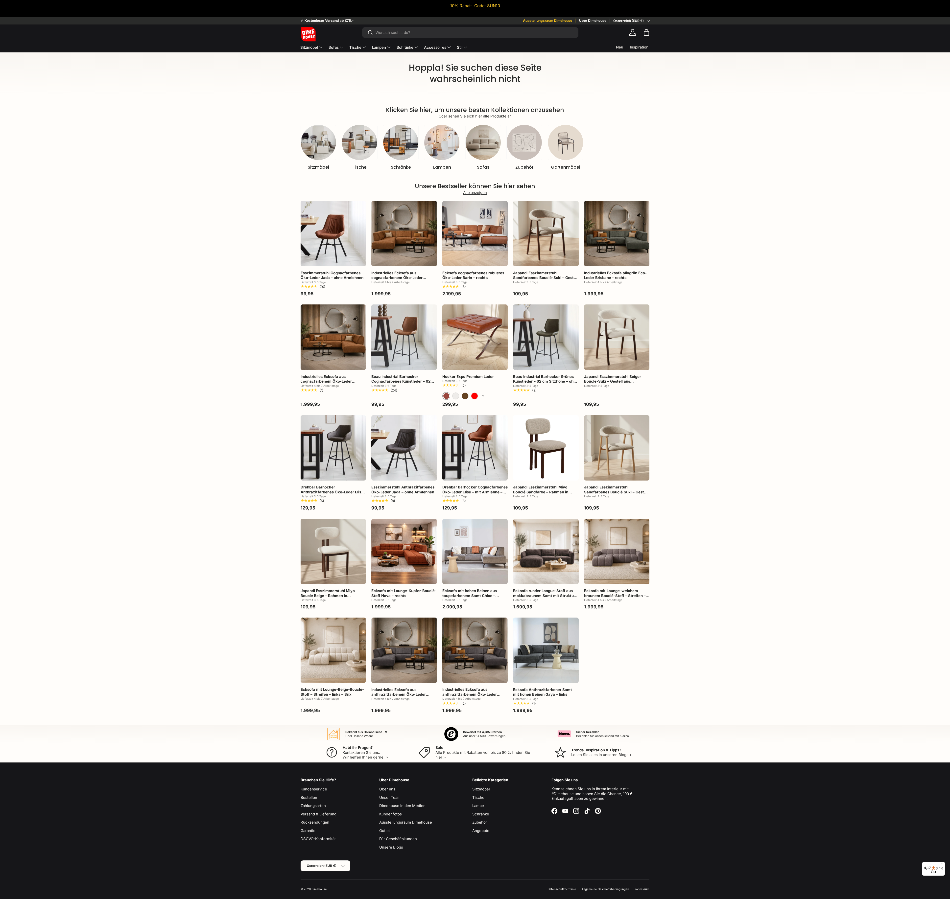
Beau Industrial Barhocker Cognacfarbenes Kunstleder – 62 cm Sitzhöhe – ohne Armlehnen (400, 381)
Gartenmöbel (565, 167)
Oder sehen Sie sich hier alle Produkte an (475, 116)
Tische (355, 47)
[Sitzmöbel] (318, 142)
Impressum (642, 889)
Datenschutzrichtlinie (562, 889)
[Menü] (942, 865)
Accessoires (435, 47)
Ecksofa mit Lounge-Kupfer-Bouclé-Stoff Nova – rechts (403, 593)
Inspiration (639, 47)
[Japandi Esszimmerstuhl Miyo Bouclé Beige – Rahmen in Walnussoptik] (333, 551)
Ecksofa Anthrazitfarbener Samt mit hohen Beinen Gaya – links (542, 692)
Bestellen (309, 797)
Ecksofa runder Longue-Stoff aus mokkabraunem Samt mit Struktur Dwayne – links (544, 595)
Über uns (387, 789)
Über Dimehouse (592, 21)
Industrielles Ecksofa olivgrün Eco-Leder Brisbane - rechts (615, 275)
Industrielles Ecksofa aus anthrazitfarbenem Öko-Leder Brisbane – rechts (469, 694)
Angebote (480, 830)
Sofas (334, 47)
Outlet (384, 830)
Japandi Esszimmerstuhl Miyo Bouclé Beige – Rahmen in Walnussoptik (328, 595)
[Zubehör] (524, 142)
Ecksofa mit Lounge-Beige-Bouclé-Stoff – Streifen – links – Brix (332, 692)
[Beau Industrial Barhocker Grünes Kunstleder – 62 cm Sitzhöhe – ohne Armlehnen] (545, 337)
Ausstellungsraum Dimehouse (547, 21)
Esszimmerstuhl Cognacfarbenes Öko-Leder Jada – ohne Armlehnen (332, 275)
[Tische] (359, 142)
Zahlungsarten (313, 805)
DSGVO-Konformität (318, 838)
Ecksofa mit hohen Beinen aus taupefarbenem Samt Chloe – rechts (469, 595)
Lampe (478, 805)
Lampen (379, 47)
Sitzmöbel (309, 47)
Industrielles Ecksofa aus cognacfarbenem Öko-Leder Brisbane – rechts (326, 381)
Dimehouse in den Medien (402, 805)
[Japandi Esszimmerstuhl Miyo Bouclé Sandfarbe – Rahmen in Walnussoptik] (545, 448)
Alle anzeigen (475, 192)
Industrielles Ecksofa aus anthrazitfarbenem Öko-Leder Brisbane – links (398, 694)
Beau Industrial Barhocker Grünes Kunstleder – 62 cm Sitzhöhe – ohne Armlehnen (545, 381)
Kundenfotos (390, 814)
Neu (619, 47)
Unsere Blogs (391, 847)
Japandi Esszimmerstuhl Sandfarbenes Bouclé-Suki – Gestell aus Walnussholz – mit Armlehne (545, 278)
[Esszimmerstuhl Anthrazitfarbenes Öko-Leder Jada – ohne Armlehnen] (404, 448)
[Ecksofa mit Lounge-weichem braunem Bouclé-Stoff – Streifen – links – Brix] (616, 551)
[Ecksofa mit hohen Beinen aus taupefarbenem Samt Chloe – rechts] (475, 551)
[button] (646, 32)
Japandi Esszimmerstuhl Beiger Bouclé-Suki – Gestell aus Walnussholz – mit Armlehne (612, 381)
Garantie (308, 830)
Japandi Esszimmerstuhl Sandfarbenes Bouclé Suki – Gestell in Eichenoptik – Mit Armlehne (616, 492)
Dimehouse (319, 889)
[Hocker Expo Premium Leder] (475, 337)
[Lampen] (441, 142)
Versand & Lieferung (318, 814)
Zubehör (524, 167)
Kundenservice (314, 789)
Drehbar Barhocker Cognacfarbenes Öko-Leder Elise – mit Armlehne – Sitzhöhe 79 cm (475, 492)
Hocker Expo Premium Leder (468, 376)
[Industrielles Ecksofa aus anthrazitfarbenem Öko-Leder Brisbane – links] (404, 650)
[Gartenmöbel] (565, 142)
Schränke (405, 47)
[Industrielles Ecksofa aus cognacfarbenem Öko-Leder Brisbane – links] (404, 233)
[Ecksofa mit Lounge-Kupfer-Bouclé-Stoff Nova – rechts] (404, 551)
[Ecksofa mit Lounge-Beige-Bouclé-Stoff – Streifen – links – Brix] (333, 650)
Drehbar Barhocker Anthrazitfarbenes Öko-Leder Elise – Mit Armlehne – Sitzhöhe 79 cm (332, 492)
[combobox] (470, 32)
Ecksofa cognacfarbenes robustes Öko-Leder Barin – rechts (473, 275)
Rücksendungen (315, 822)
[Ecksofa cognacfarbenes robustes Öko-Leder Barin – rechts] (475, 233)
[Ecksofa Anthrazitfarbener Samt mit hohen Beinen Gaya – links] (545, 650)
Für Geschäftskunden (398, 838)
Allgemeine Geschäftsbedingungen (605, 889)
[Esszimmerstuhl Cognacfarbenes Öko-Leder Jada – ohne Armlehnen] (333, 233)
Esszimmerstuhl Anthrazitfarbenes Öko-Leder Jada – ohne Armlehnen (402, 489)
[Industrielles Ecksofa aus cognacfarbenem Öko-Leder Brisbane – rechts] (333, 337)
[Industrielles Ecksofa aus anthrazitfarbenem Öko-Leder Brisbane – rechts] (475, 650)
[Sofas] (483, 142)
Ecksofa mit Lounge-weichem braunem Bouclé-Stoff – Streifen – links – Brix (615, 595)
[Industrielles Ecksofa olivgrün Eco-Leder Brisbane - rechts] (616, 233)
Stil (460, 47)
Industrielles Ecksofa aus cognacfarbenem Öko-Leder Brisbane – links (397, 278)
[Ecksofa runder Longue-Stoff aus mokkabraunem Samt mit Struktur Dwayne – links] (545, 551)
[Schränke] (400, 142)
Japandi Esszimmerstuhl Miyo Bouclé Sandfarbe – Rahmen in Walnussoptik (540, 492)
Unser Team (390, 797)
